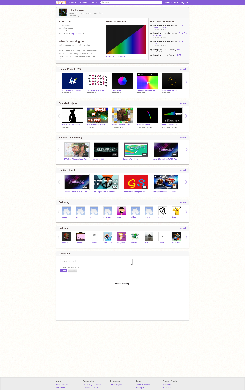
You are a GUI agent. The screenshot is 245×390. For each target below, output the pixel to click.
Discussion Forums (91, 387)
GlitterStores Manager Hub (134, 191)
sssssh (161, 243)
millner (133, 217)
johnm (92, 217)
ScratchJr (167, 387)
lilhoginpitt (121, 243)
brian (174, 217)
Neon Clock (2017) (169, 90)
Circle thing (116, 90)
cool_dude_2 (67, 243)
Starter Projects (115, 384)
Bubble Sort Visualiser (115, 56)
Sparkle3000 (80, 243)
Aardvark (107, 217)
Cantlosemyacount (145, 127)
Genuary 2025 (99, 159)
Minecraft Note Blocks (121, 124)
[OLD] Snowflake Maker (71, 90)
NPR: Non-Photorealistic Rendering (76, 159)
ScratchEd (167, 384)
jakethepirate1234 (149, 243)
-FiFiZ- (179, 55)
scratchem (107, 243)
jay (77, 217)
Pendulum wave (143, 124)
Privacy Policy (142, 387)
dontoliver (181, 49)
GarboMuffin (118, 127)
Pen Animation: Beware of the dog (97, 124)
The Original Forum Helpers (104, 191)
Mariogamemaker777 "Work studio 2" (165, 191)
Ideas (94, 2)
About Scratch (62, 384)
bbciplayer (67, 93)
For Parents (61, 387)
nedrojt (66, 127)
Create (72, 2)
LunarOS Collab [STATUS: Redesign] (165, 159)
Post (64, 270)
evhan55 (148, 217)
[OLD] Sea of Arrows (95, 90)
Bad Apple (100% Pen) (71, 124)
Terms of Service (143, 384)
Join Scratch (171, 2)
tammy (65, 217)
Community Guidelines (92, 384)
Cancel (72, 270)
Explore (83, 2)
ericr (119, 217)
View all (183, 69)
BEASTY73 (176, 243)
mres (160, 217)
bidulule (91, 127)
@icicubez (76, 33)
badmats (93, 243)
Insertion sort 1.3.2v (170, 124)
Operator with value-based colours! (147, 90)
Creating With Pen (130, 159)
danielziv (134, 243)
